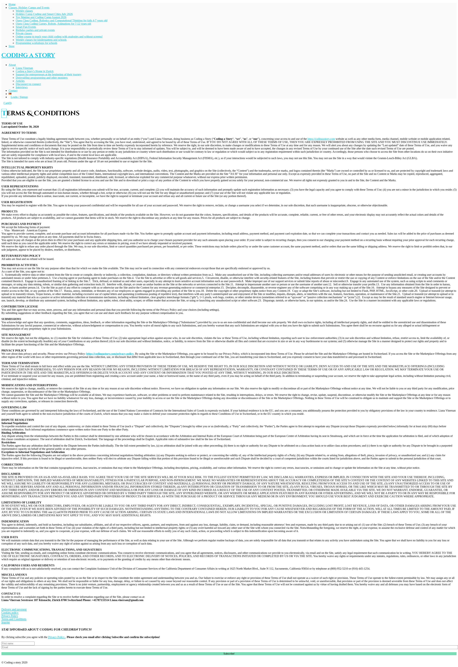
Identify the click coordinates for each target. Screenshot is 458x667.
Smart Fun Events (26, 26)
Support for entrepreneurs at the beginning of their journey (48, 74)
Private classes (24, 33)
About (12, 64)
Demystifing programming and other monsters (42, 77)
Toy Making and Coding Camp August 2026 (41, 17)
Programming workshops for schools (36, 43)
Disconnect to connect (28, 84)
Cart (8, 103)
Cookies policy (9, 612)
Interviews (22, 87)
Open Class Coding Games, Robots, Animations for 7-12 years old (53, 23)
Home (12, 4)
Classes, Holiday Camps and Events (29, 7)
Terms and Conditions (13, 619)
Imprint (5, 622)
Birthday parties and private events (35, 30)
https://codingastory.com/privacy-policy (110, 353)
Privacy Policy (9, 615)
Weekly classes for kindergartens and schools (41, 39)
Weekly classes (24, 10)
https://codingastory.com (321, 138)
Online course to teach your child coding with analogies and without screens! (59, 36)
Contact (13, 90)
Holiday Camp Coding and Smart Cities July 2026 (44, 14)
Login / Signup (19, 97)
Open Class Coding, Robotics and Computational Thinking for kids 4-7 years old (61, 20)
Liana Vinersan (24, 68)
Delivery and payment (13, 609)
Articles (20, 80)
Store (11, 46)
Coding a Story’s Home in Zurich (34, 71)
